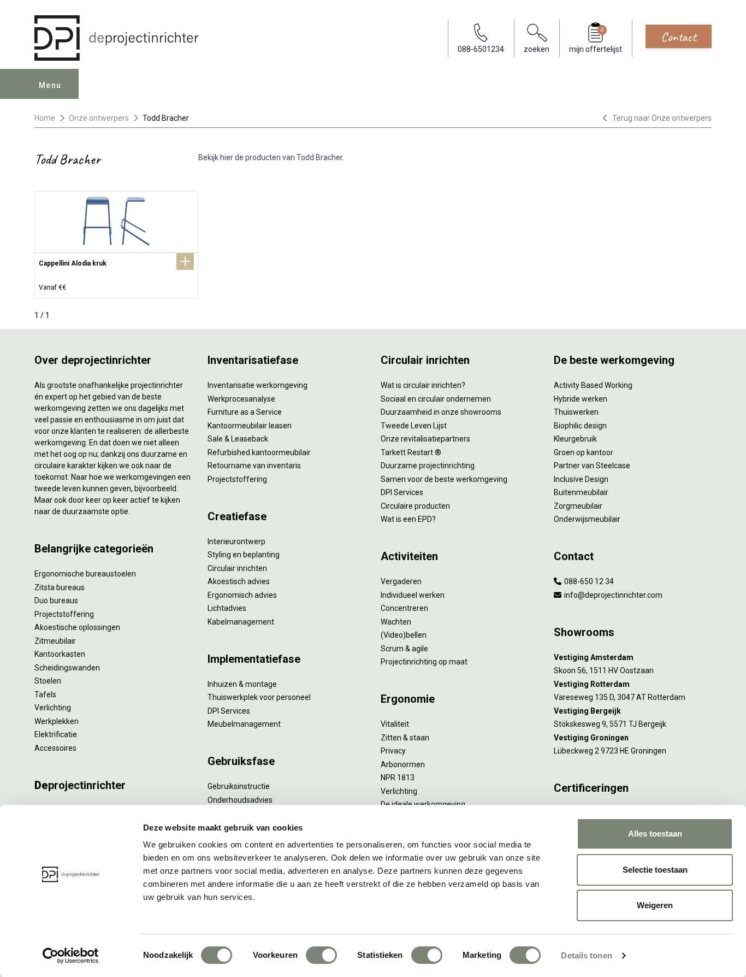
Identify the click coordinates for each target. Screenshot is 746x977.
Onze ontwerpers (99, 118)
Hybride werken (580, 399)
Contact (678, 36)
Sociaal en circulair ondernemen (436, 399)
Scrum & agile (404, 648)
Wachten (396, 621)
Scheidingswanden (67, 667)
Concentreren (404, 608)
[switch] (321, 955)
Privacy (393, 750)
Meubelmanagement (244, 724)
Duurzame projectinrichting (428, 465)
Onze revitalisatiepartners (425, 438)
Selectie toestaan (655, 869)
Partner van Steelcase (592, 465)
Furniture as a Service (245, 412)
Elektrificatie (55, 734)
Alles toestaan (655, 833)
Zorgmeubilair (578, 506)
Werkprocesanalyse (241, 399)
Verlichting (52, 707)
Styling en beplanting (244, 554)
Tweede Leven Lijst (414, 425)
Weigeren (655, 905)
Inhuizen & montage (242, 684)
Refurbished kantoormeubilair (259, 452)
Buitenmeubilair (581, 492)
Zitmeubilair (55, 641)
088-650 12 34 (588, 581)
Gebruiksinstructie (239, 786)
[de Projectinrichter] (116, 38)
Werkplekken (56, 721)
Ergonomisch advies (242, 595)
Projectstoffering (64, 614)
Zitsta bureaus (59, 587)
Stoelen (47, 680)
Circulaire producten (415, 506)
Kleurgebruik (575, 438)
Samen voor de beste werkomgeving (444, 479)
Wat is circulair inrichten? (423, 385)
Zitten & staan (405, 737)
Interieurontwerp (236, 541)
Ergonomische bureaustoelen (85, 573)
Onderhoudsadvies (240, 800)
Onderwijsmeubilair (587, 519)
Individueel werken (413, 595)
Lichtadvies (227, 608)
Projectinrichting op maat (424, 661)
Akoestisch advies (239, 581)
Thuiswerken (576, 412)
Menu (50, 85)
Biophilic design (580, 425)
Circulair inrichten (237, 568)
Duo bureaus (56, 600)
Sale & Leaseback (238, 438)
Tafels (45, 694)
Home (44, 118)
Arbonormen (403, 764)
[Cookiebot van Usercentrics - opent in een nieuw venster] (71, 955)
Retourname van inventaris (254, 465)
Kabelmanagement (241, 621)
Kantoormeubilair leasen (250, 425)
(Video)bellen (404, 635)
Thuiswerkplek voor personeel (259, 697)
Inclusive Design (581, 479)
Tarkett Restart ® (411, 452)
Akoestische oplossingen (77, 627)
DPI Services (229, 711)
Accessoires (55, 748)
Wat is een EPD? (408, 519)
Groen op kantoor (583, 452)
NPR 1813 (398, 777)
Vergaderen (401, 581)
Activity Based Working (593, 385)
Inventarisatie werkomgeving (257, 385)
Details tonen (586, 955)
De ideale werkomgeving (423, 804)
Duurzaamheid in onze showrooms (441, 412)
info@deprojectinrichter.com (612, 595)
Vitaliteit (395, 724)
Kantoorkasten (59, 654)
